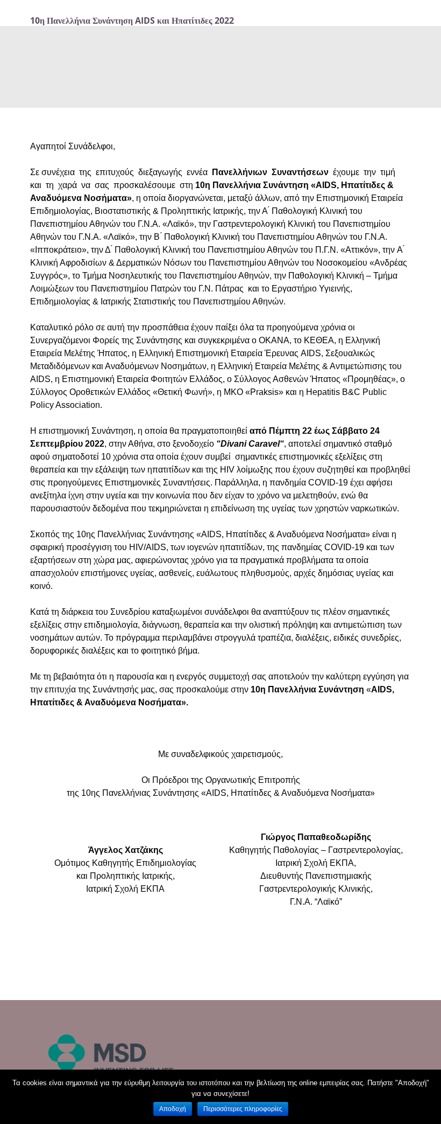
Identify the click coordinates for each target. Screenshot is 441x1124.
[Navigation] (399, 20)
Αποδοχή (172, 1109)
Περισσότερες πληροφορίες (242, 1109)
